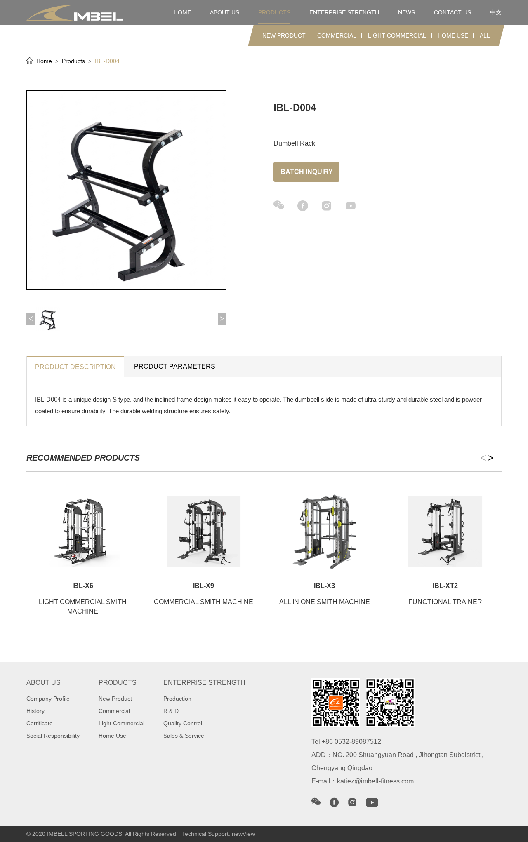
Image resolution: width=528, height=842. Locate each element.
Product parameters (174, 366)
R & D (171, 711)
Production (177, 698)
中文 (496, 12)
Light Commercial (397, 35)
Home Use (453, 35)
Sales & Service (183, 735)
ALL (485, 35)
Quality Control (182, 723)
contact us (452, 12)
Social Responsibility (53, 735)
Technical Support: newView (218, 833)
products (274, 12)
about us (224, 12)
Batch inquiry (306, 171)
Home (45, 61)
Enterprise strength (344, 12)
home (182, 12)
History (35, 711)
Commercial (336, 35)
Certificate (39, 723)
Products (74, 61)
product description (75, 366)
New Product (284, 35)
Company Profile (48, 698)
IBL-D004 (107, 61)
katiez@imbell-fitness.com (375, 781)
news (406, 12)
